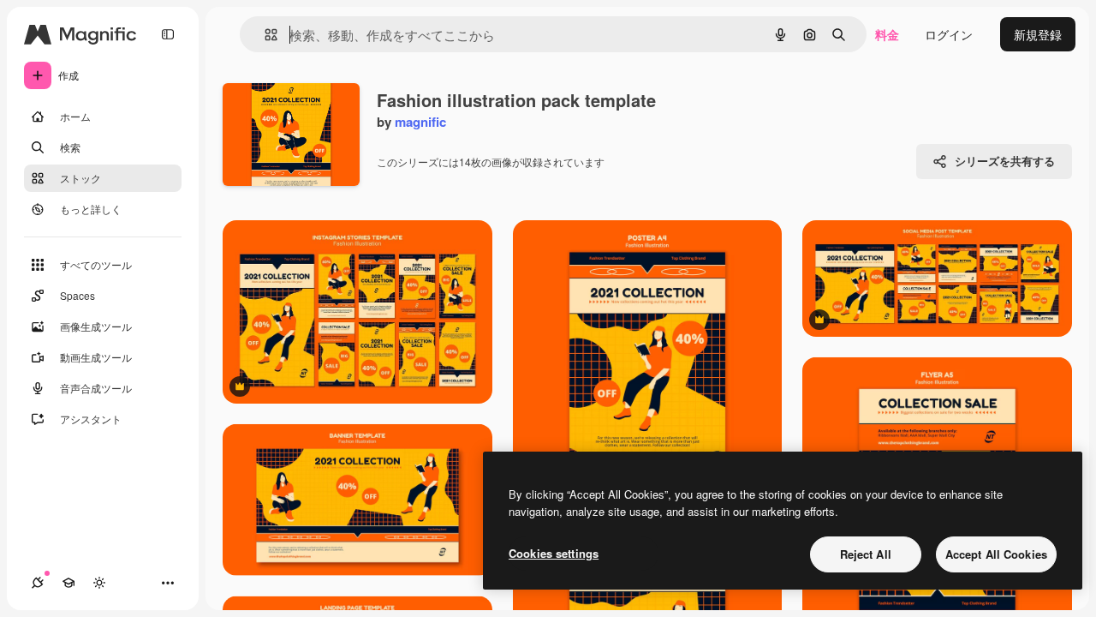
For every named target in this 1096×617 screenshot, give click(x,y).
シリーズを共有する (1005, 161)
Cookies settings (554, 553)
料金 (887, 34)
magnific (420, 121)
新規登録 (1038, 34)
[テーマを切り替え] (99, 582)
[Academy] (68, 582)
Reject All (865, 554)
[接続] (37, 582)
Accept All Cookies (996, 554)
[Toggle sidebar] (168, 34)
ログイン (949, 34)
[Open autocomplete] (264, 34)
